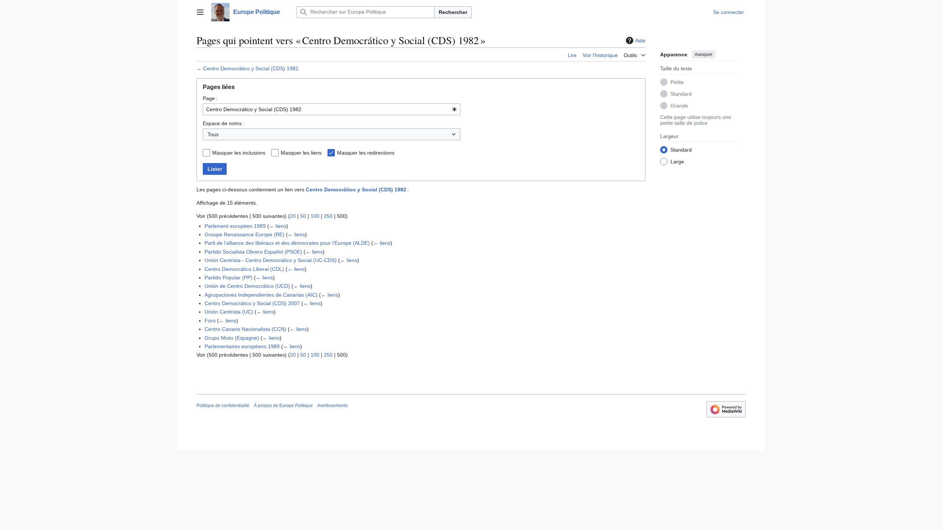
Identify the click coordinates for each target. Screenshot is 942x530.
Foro (210, 321)
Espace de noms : (224, 123)
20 (293, 216)
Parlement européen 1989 (235, 226)
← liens (277, 226)
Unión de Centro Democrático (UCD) (247, 286)
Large (677, 162)
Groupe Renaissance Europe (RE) (244, 234)
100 (315, 216)
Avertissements (332, 405)
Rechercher (453, 12)
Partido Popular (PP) (228, 277)
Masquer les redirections (365, 153)
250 (328, 216)
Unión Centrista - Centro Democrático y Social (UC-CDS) (271, 260)
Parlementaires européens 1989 (242, 346)
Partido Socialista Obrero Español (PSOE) (253, 252)
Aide (640, 40)
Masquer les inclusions (238, 153)
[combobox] (331, 109)
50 (303, 216)
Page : (210, 98)
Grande (679, 106)
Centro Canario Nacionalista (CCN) (245, 329)
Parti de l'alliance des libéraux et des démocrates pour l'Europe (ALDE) (287, 243)
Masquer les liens (301, 153)
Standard (681, 94)
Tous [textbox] (213, 134)
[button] (200, 12)
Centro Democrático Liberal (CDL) (244, 269)
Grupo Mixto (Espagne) (232, 338)
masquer (703, 54)
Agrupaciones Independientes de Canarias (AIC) (261, 295)
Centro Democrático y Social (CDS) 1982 (250, 68)
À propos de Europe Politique (283, 405)
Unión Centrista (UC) (229, 312)
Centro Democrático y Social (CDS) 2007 (252, 303)
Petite (677, 82)
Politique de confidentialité (222, 405)
